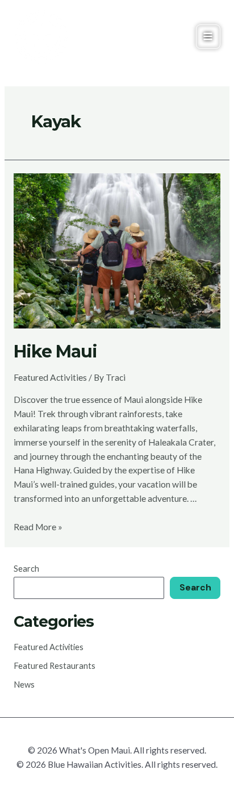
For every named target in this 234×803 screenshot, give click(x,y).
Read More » (38, 527)
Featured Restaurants (54, 666)
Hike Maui (55, 351)
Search (26, 568)
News (24, 684)
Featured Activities (50, 377)
